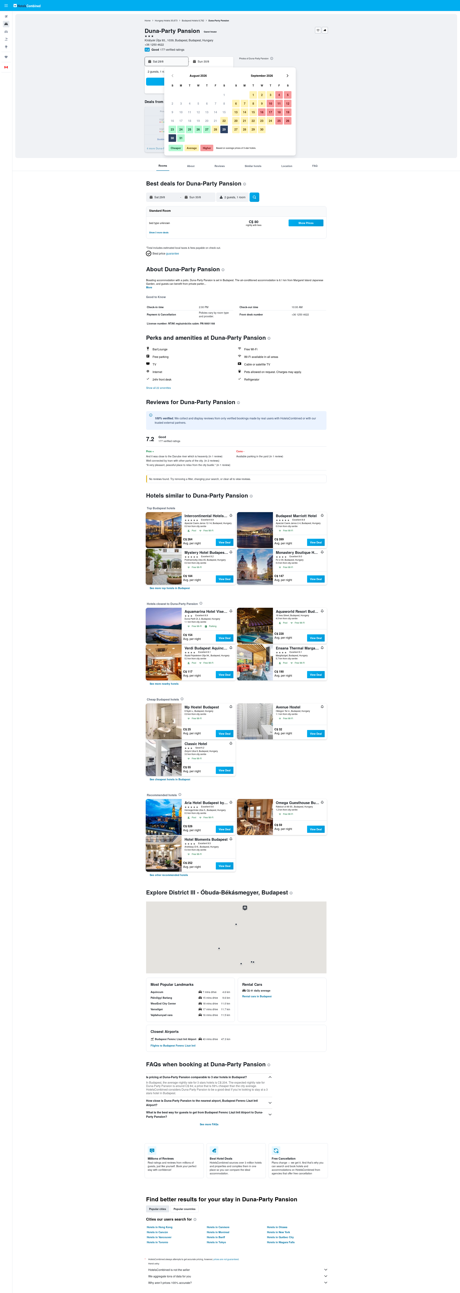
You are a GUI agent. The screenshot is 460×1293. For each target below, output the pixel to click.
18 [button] (189, 121)
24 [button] (181, 129)
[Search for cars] (6, 31)
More (149, 287)
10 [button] (181, 112)
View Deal (225, 542)
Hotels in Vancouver (159, 1237)
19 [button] (198, 121)
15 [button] (224, 112)
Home (148, 20)
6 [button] (207, 103)
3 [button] (181, 103)
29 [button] (224, 129)
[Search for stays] (6, 24)
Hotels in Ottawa (277, 1227)
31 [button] (181, 138)
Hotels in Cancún (157, 1232)
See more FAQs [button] (209, 1124)
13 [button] (206, 112)
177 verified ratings (172, 49)
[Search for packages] (6, 39)
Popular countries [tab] (185, 1209)
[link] (170, 588)
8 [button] (224, 103)
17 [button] (181, 121)
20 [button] (206, 121)
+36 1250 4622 (154, 44)
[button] (6, 6)
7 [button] (215, 103)
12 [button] (198, 112)
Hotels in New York (278, 1232)
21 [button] (215, 121)
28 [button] (215, 129)
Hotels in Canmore (218, 1227)
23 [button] (172, 129)
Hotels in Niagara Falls (281, 1242)
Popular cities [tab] (157, 1209)
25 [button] (189, 129)
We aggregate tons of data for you (169, 1276)
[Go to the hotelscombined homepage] (27, 5)
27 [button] (206, 129)
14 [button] (215, 112)
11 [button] (189, 112)
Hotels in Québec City (280, 1237)
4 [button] (189, 103)
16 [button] (172, 121)
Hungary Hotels (162, 20)
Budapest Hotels (190, 20)
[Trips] (6, 57)
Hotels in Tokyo (216, 1242)
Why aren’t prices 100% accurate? (170, 1283)
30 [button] (172, 138)
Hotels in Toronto (157, 1242)
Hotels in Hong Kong (159, 1227)
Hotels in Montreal (218, 1232)
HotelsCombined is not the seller (169, 1270)
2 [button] (172, 103)
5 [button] (198, 103)
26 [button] (198, 129)
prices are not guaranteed (226, 1259)
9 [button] (172, 112)
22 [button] (224, 121)
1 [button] (224, 95)
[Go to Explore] (6, 46)
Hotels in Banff (216, 1237)
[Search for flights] (6, 16)
